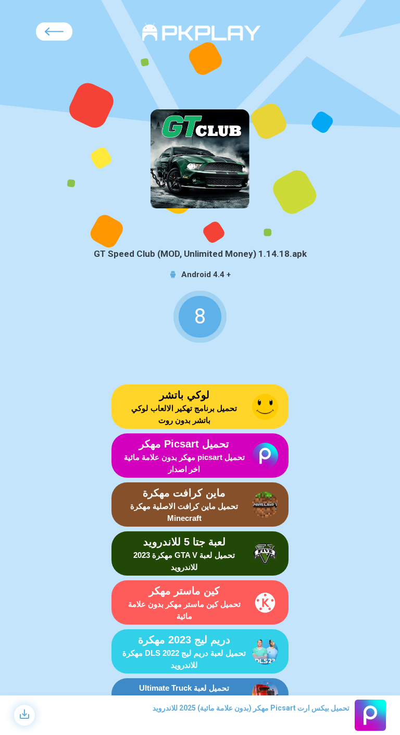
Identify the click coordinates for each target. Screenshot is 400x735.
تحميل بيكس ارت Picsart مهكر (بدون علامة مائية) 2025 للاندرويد (251, 708)
